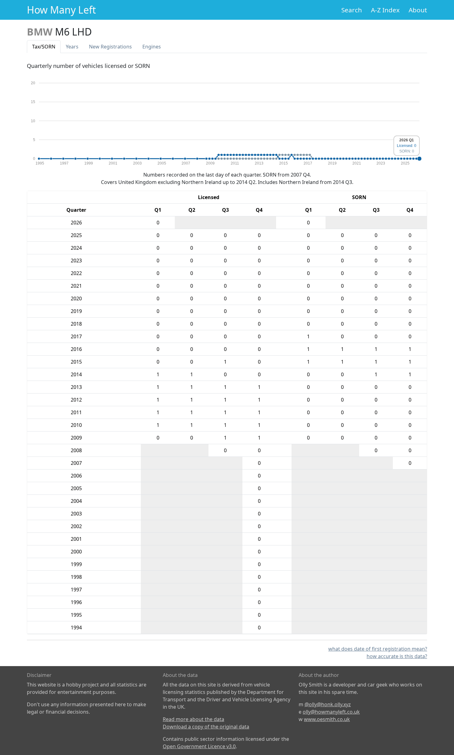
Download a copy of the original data (206, 726)
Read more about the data (193, 719)
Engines (151, 46)
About (418, 10)
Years (72, 46)
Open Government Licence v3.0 (199, 746)
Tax (43, 46)
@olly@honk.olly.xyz (328, 704)
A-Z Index (385, 10)
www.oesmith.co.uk (327, 719)
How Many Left (61, 9)
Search (351, 10)
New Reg (110, 46)
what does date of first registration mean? (377, 648)
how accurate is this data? (397, 656)
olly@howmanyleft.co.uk (331, 711)
